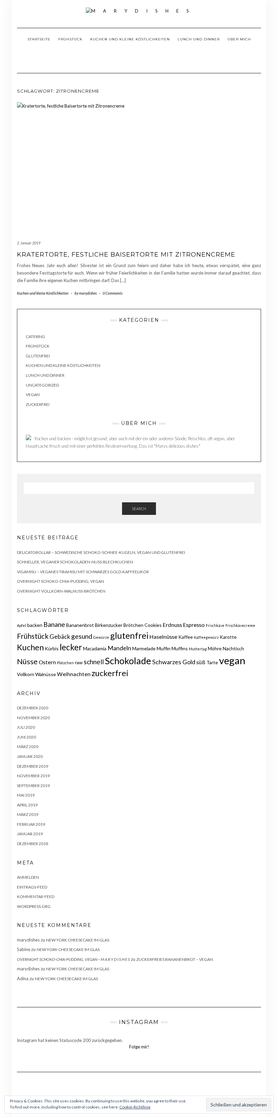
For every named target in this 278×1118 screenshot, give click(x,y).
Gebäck (59, 636)
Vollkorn (25, 674)
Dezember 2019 (32, 766)
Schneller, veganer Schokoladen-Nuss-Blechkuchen (75, 561)
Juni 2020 (26, 737)
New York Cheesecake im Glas (77, 940)
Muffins (180, 648)
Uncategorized (42, 385)
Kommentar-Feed (35, 896)
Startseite (39, 39)
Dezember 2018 (32, 843)
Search (139, 508)
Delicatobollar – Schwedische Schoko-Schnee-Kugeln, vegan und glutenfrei (101, 552)
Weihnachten (74, 674)
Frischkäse (215, 625)
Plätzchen (65, 662)
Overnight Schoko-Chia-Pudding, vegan (60, 581)
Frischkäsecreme (240, 625)
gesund (81, 636)
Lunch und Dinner (199, 39)
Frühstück (70, 39)
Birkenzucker (108, 625)
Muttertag (198, 649)
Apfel (21, 625)
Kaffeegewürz (206, 637)
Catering (35, 336)
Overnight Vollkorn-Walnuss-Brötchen (61, 591)
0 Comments (112, 293)
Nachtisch (233, 648)
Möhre (215, 648)
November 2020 (33, 717)
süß (200, 662)
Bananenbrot (80, 625)
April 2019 (27, 804)
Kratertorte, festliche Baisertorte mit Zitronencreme (126, 254)
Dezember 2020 (32, 707)
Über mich (239, 39)
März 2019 (27, 814)
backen (34, 625)
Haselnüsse (163, 636)
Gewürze (101, 637)
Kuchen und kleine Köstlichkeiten (130, 39)
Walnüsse (45, 674)
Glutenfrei (38, 355)
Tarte (212, 662)
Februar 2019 (31, 824)
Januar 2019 (30, 833)
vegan (232, 660)
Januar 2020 (30, 756)
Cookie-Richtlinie (135, 1107)
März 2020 (27, 746)
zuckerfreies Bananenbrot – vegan (174, 959)
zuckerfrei (110, 673)
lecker (71, 647)
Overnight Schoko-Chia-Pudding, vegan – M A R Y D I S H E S (73, 959)
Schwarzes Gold (173, 662)
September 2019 (33, 785)
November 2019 (33, 775)
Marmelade (144, 648)
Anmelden (28, 877)
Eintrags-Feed (32, 887)
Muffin (164, 648)
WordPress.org (34, 906)
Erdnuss (172, 624)
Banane (54, 624)
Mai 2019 (26, 795)
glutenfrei (129, 635)
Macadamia (94, 648)
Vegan (33, 394)
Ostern (47, 662)
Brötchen (133, 625)
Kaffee (185, 637)
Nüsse (27, 661)
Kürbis (52, 648)
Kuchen (30, 647)
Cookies (153, 625)
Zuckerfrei (37, 404)
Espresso (194, 624)
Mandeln (119, 648)
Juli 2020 (26, 727)
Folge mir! (139, 1046)
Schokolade (128, 660)
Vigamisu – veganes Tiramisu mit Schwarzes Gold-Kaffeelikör (83, 571)
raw (79, 662)
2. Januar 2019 (28, 243)
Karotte (228, 637)
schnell (94, 662)
